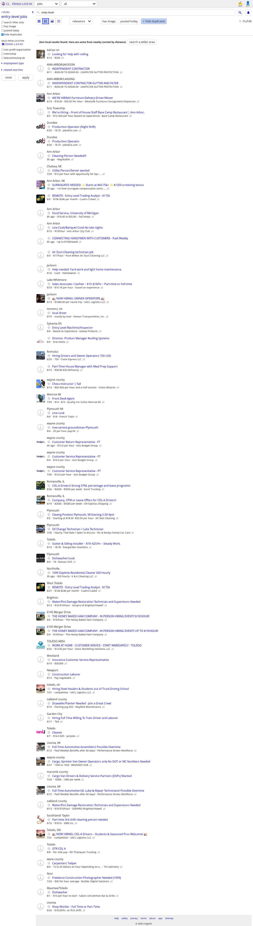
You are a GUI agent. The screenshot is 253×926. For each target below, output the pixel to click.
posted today (11, 30)
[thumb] (45, 21)
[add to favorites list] (49, 54)
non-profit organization (17, 49)
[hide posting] (63, 58)
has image (10, 26)
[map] (58, 21)
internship (10, 53)
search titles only (14, 22)
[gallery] (52, 21)
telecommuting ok (14, 58)
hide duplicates (13, 34)
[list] (39, 21)
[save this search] (248, 12)
